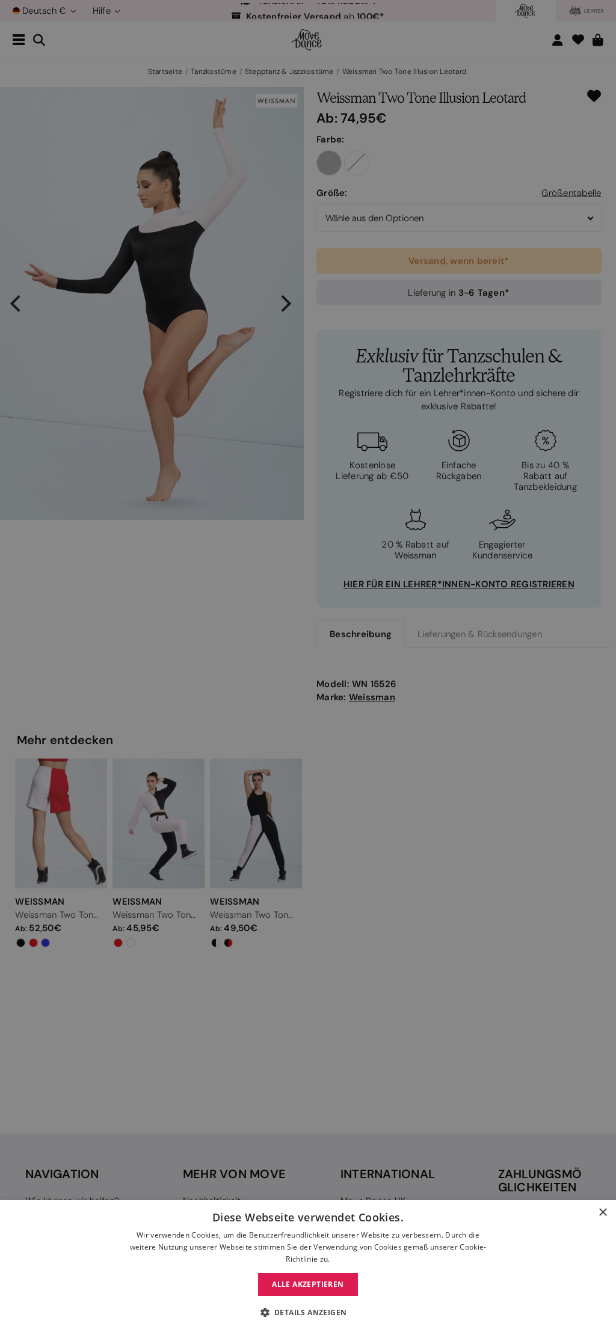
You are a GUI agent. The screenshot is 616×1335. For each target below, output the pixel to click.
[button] (308, 1313)
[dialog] (308, 1267)
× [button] (602, 1212)
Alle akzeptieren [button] (307, 1284)
